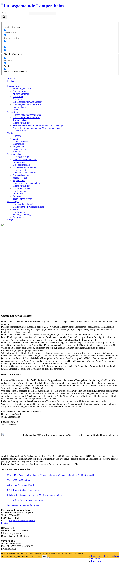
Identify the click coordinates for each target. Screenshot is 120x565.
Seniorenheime (20, 107)
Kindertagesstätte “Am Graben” (27, 101)
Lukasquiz (18, 196)
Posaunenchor (19, 149)
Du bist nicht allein (21, 164)
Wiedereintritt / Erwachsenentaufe (28, 206)
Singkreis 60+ (19, 146)
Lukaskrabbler (19, 162)
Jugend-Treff (19, 180)
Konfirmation (19, 212)
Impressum (96, 561)
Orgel (15, 138)
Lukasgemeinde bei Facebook (105, 556)
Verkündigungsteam (22, 88)
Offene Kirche (19, 130)
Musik (10, 133)
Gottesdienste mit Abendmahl (26, 117)
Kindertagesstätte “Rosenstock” (27, 104)
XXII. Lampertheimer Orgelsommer (23, 490)
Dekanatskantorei (21, 141)
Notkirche (17, 99)
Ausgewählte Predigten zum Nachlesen (25, 500)
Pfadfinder (18, 193)
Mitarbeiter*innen (21, 94)
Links (15, 109)
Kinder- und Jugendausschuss (26, 183)
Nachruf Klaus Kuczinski (19, 480)
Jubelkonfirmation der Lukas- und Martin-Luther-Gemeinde (34, 495)
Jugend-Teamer (20, 178)
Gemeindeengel (20, 170)
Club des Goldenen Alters (25, 159)
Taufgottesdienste (21, 120)
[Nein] (48, 557)
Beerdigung (18, 217)
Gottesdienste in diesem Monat (27, 115)
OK (44, 557)
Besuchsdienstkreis (21, 157)
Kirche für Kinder (21, 122)
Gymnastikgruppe (21, 175)
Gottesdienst (12, 112)
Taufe (15, 209)
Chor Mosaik (19, 143)
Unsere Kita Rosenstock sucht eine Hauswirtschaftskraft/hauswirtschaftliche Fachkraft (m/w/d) (50, 475)
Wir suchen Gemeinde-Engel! (20, 485)
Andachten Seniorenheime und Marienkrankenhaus (36, 128)
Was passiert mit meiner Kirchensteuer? (25, 505)
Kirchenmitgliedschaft (23, 204)
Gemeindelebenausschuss (24, 172)
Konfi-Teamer (19, 191)
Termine (11, 78)
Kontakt (10, 81)
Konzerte (17, 136)
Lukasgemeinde (14, 86)
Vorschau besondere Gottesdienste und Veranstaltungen (38, 125)
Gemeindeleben (14, 154)
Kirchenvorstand (20, 91)
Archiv (10, 220)
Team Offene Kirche (22, 199)
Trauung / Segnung (22, 214)
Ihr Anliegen (13, 201)
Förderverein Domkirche (24, 167)
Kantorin (17, 151)
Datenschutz (97, 558)
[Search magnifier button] (4, 17)
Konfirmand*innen (21, 188)
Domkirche (18, 96)
